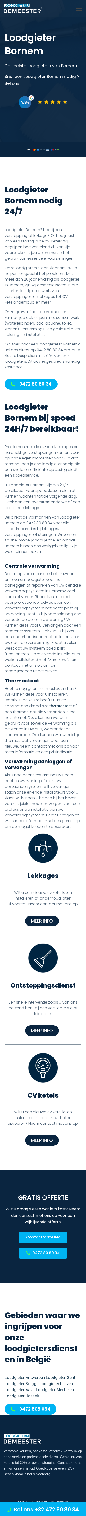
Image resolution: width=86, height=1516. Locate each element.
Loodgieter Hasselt (22, 1395)
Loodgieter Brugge (21, 1383)
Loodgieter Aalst (20, 1389)
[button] (31, 384)
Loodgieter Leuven (56, 1383)
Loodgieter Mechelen (55, 1389)
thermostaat (60, 705)
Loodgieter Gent (60, 1377)
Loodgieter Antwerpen (25, 1377)
